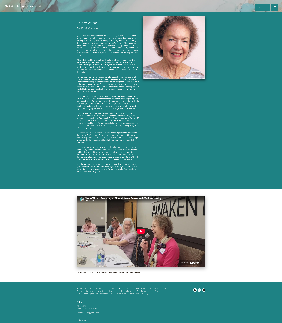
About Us (88, 288)
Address (81, 302)
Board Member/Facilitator (87, 28)
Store (156, 288)
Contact (165, 288)
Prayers (158, 291)
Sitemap (82, 320)
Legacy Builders (127, 291)
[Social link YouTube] (203, 290)
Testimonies (134, 294)
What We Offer (102, 288)
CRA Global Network (143, 288)
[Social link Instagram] (199, 290)
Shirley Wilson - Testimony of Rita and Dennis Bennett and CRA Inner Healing (108, 272)
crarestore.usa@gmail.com (88, 313)
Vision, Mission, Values (86, 291)
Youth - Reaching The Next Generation (92, 294)
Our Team (127, 288)
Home (79, 288)
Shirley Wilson (87, 23)
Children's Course (118, 294)
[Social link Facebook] (195, 290)
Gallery (145, 294)
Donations (113, 291)
